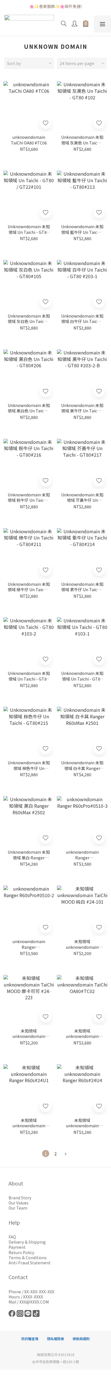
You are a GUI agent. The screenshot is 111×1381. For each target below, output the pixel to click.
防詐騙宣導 (29, 1338)
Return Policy (21, 1252)
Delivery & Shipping (27, 1242)
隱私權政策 (55, 1338)
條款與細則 (81, 1338)
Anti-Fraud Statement (30, 1262)
